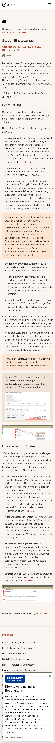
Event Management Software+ (18, 648)
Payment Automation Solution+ (18, 670)
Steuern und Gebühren (15, 32)
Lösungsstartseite (11, 29)
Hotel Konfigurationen (35, 29)
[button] (4, 24)
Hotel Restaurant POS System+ (18, 664)
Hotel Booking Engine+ (14, 653)
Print (8, 55)
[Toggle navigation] (49, 4)
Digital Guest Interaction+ (15, 659)
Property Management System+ (18, 642)
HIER (23, 162)
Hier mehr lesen (13, 737)
